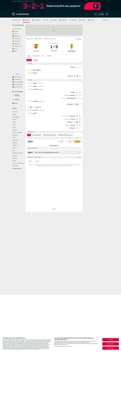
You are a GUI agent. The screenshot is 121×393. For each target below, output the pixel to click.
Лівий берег (71, 51)
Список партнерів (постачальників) (62, 346)
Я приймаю (110, 339)
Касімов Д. (41, 86)
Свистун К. (40, 83)
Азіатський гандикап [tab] (49, 135)
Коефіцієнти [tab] (36, 56)
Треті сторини (44, 349)
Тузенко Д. (41, 110)
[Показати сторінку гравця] (36, 46)
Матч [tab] (29, 56)
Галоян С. (63, 98)
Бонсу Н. (73, 119)
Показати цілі (110, 348)
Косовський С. (65, 116)
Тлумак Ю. (42, 101)
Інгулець (36, 51)
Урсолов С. (35, 110)
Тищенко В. (72, 116)
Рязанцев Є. (36, 101)
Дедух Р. (73, 125)
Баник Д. (35, 83)
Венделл (67, 95)
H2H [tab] (43, 56)
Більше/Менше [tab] (37, 135)
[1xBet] (30, 141)
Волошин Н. (72, 95)
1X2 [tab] (29, 135)
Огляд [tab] (29, 60)
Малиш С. (41, 89)
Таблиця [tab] (49, 56)
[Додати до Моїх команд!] (30, 46)
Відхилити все (110, 343)
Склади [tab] (35, 60)
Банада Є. (67, 125)
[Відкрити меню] (107, 14)
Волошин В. (67, 119)
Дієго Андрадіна (71, 98)
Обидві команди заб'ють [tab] (65, 135)
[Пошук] (95, 14)
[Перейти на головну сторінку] (23, 14)
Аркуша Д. (35, 89)
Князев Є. (35, 86)
